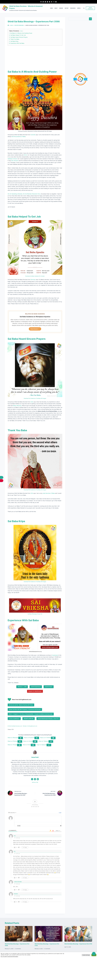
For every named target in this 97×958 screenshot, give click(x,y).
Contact (83, 11)
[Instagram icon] (38, 779)
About (56, 8)
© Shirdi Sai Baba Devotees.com (15, 726)
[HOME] (8, 25)
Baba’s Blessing (17, 405)
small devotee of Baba (49, 493)
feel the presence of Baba (19, 136)
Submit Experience (90, 8)
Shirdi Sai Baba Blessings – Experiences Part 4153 (78, 944)
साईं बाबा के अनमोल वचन (28, 718)
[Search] (83, 8)
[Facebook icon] (32, 779)
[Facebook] (41, 1)
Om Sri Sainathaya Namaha (15, 194)
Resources (72, 8)
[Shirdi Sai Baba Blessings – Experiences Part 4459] (19, 934)
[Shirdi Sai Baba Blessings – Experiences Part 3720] (48, 934)
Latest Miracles (83, 9)
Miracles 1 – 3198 (22, 686)
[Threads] (49, 1)
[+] (19, 825)
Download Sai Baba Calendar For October (35, 276)
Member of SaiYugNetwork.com (30, 726)
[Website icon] (35, 779)
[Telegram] (53, 1)
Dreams (83, 7)
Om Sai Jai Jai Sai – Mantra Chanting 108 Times (21, 705)
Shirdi (25, 155)
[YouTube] (55, 1)
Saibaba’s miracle (12, 158)
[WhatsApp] (43, 1)
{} (17, 825)
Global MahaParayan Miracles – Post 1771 (48, 718)
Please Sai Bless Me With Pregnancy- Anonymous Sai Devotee (25, 709)
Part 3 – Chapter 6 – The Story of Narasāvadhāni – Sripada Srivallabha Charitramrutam (30, 714)
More (78, 8)
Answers (83, 6)
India (32, 402)
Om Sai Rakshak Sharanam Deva (31, 194)
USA (32, 493)
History (67, 8)
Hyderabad (55, 655)
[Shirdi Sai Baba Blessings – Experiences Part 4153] (78, 934)
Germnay (33, 279)
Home (51, 8)
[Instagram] (45, 1)
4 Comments (47, 948)
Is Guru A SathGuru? (14, 718)
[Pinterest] (51, 1)
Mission (61, 8)
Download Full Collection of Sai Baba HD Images (35, 398)
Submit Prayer (48, 686)
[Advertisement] (35, 56)
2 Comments (18, 948)
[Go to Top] (94, 954)
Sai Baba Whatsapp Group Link (35, 614)
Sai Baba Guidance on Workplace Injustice (35, 317)
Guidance (84, 4)
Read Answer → (35, 329)
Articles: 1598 (35, 782)
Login (60, 812)
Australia (33, 134)
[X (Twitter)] (47, 1)
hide (21, 31)
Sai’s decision (14, 160)
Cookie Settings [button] (86, 955)
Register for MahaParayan (34, 691)
